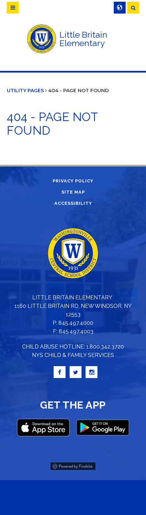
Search (133, 7)
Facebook (60, 372)
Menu (13, 8)
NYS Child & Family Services (73, 355)
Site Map (73, 192)
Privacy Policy (73, 180)
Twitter (75, 372)
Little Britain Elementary (83, 39)
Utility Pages (25, 90)
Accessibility (73, 203)
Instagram (91, 372)
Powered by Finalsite (73, 465)
